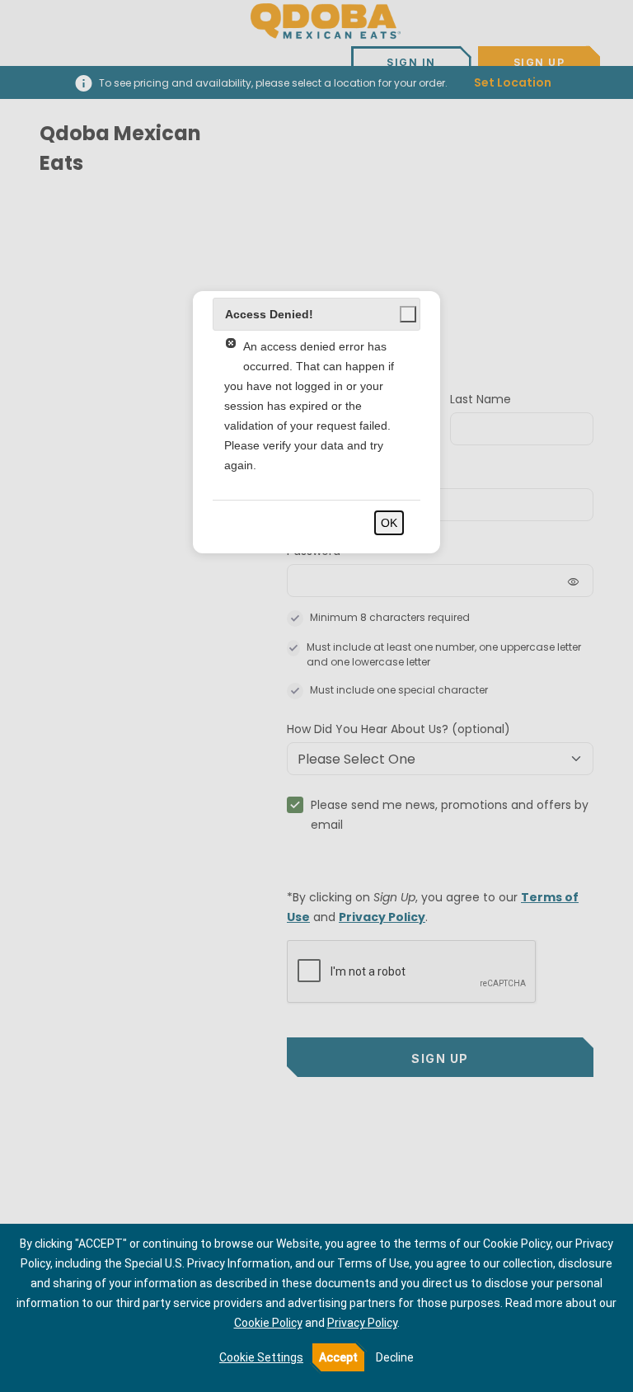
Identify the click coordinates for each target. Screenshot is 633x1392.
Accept (338, 1357)
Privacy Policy (362, 1322)
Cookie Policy (268, 1322)
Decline (395, 1357)
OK (389, 522)
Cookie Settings (261, 1357)
